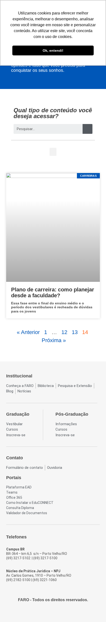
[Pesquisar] (87, 129)
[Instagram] (48, 612)
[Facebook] (39, 612)
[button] (53, 152)
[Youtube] (57, 612)
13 (75, 332)
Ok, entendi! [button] (53, 50)
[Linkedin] (66, 612)
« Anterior (28, 332)
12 (64, 332)
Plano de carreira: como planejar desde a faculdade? (52, 292)
